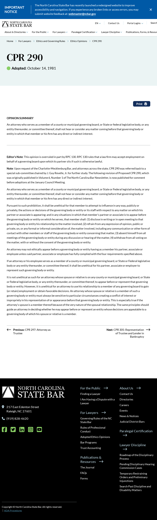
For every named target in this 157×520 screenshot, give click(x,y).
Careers (124, 405)
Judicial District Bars (132, 421)
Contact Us (113, 23)
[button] (142, 23)
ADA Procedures (13, 510)
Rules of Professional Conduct (92, 429)
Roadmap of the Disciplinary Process (136, 456)
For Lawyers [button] (59, 31)
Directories (126, 399)
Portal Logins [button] (134, 23)
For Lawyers (24, 41)
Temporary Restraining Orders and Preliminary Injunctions (133, 477)
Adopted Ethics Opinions (95, 437)
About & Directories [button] (15, 31)
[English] (100, 23)
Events (124, 410)
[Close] (150, 9)
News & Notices (129, 416)
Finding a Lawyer (90, 394)
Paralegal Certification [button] (83, 31)
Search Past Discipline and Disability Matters (135, 488)
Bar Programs (88, 442)
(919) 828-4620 (17, 418)
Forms (84, 478)
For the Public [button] (39, 31)
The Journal (87, 467)
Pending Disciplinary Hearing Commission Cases (137, 465)
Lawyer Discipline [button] (110, 31)
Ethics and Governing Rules (50, 41)
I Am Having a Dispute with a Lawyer (97, 401)
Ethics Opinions (78, 41)
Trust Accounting (90, 448)
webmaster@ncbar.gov (82, 13)
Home (10, 41)
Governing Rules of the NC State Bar (96, 420)
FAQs (83, 473)
